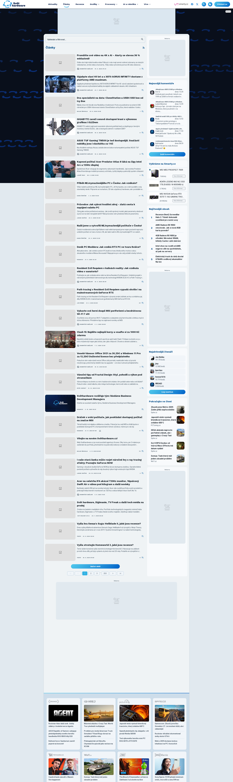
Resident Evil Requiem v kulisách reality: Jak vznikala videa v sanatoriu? (108, 270)
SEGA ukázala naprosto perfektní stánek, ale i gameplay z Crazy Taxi (161, 433)
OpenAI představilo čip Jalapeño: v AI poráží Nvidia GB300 (134, 732)
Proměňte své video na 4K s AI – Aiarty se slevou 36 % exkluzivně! (108, 57)
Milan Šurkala (82, 111)
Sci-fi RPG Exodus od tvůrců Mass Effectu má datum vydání (162, 446)
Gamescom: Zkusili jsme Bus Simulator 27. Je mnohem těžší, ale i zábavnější (169, 726)
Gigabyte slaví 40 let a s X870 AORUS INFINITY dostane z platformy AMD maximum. (110, 78)
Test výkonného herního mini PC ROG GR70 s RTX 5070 (132, 739)
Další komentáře (167, 154)
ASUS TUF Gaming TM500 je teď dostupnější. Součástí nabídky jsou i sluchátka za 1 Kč (108, 142)
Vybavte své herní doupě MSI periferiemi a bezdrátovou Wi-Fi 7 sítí (109, 312)
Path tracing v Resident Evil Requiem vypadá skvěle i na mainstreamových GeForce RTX (109, 291)
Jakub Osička (82, 218)
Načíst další (95, 566)
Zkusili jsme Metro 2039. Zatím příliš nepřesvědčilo (162, 408)
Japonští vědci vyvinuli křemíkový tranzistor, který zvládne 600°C (163, 420)
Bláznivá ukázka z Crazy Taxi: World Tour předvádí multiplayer (98, 725)
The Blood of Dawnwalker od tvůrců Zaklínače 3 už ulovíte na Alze (133, 778)
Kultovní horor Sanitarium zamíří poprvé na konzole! (62, 742)
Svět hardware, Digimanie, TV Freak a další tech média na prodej (110, 504)
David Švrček (82, 195)
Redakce (80, 259)
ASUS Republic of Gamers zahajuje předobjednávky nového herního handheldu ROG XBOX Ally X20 (62, 733)
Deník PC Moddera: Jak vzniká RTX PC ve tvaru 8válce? (109, 247)
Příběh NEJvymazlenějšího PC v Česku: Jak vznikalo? (107, 183)
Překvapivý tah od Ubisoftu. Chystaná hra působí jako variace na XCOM (98, 743)
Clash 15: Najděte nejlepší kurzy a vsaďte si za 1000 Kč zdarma (108, 334)
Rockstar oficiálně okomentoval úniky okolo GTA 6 (168, 735)
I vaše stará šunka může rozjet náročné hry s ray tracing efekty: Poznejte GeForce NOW (109, 461)
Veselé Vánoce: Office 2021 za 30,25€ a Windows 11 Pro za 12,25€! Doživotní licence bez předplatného (109, 355)
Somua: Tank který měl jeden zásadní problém (161, 457)
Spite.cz (154, 412)
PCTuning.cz (156, 425)
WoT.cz (154, 461)
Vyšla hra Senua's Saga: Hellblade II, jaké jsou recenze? (109, 523)
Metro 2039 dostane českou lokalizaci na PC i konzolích (166, 742)
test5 (79, 536)
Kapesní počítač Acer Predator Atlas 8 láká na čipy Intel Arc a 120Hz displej (109, 163)
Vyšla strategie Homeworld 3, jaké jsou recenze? (105, 545)
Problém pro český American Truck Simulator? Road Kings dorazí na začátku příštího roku (98, 733)
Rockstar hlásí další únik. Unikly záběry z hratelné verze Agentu (61, 725)
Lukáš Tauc (81, 175)
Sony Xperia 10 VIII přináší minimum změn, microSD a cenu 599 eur (169, 778)
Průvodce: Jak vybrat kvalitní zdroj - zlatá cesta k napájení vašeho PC (106, 206)
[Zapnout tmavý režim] (210, 4)
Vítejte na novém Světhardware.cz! (97, 438)
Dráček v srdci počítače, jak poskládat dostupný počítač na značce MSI (109, 419)
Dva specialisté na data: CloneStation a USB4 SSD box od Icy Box (110, 99)
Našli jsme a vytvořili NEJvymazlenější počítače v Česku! (109, 225)
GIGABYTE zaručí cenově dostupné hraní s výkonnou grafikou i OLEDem (107, 121)
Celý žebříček (167, 392)
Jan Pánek (80, 303)
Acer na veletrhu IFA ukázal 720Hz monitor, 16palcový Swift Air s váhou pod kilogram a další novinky (108, 483)
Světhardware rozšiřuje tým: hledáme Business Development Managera (104, 397)
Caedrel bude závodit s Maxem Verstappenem (61, 778)
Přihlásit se (222, 4)
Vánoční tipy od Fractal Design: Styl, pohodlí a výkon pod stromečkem (109, 376)
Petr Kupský (81, 388)
